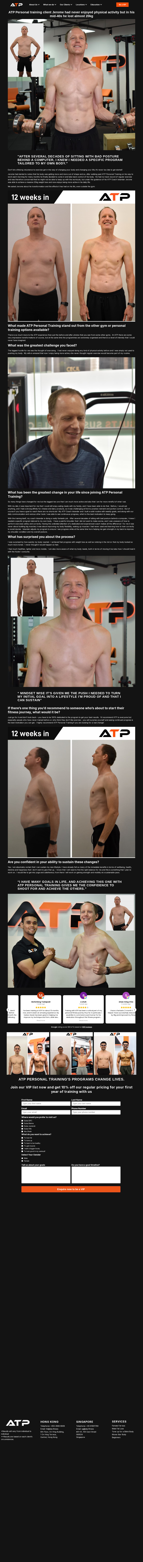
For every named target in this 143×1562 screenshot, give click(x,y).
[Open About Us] (39, 4)
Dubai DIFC (28, 1120)
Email (24, 1108)
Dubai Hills (28, 1129)
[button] (134, 1009)
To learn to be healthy (32, 1143)
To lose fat (28, 1138)
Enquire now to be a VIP (71, 1189)
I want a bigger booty (32, 1148)
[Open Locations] (86, 4)
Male (26, 1158)
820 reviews (87, 1027)
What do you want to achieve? (36, 1134)
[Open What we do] (55, 4)
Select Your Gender (31, 1155)
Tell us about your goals (33, 1165)
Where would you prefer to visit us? (39, 1117)
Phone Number (79, 1108)
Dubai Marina (29, 1123)
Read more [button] (29, 1020)
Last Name (77, 1100)
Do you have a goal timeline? (86, 1165)
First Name (26, 1100)
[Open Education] (101, 4)
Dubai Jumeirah (29, 1126)
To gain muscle (29, 1146)
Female (26, 1161)
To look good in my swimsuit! (34, 1151)
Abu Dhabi (28, 1131)
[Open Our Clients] (71, 4)
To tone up (28, 1140)
